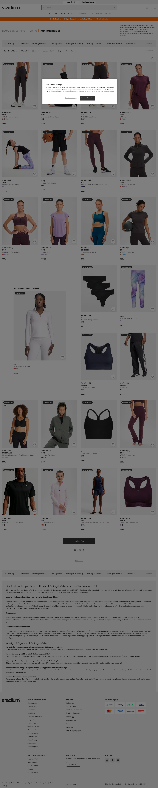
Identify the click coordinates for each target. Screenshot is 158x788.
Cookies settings (70, 98)
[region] (79, 91)
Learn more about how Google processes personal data (96, 92)
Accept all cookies (87, 98)
